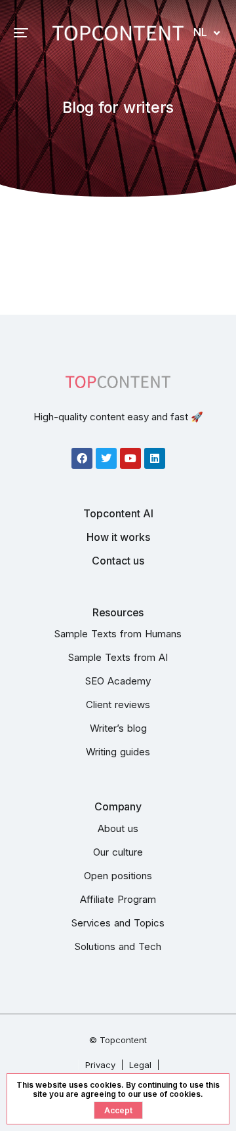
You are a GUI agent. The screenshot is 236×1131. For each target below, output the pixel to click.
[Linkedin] (154, 458)
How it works (118, 537)
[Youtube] (130, 458)
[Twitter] (106, 458)
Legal (140, 1065)
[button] (21, 33)
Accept (118, 1110)
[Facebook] (81, 458)
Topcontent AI (118, 513)
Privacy (100, 1065)
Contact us (118, 560)
